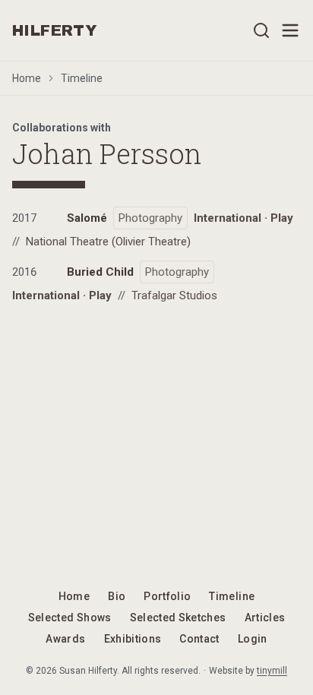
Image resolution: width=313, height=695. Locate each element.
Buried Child (100, 272)
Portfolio (167, 596)
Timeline (82, 78)
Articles (265, 617)
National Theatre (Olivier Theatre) (108, 241)
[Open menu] (290, 30)
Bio (116, 596)
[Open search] (261, 30)
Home (26, 78)
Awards (65, 639)
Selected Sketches (178, 617)
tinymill (272, 670)
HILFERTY (54, 30)
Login (252, 639)
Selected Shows (70, 617)
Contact (199, 639)
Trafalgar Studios (174, 295)
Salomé (87, 218)
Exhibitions (133, 639)
